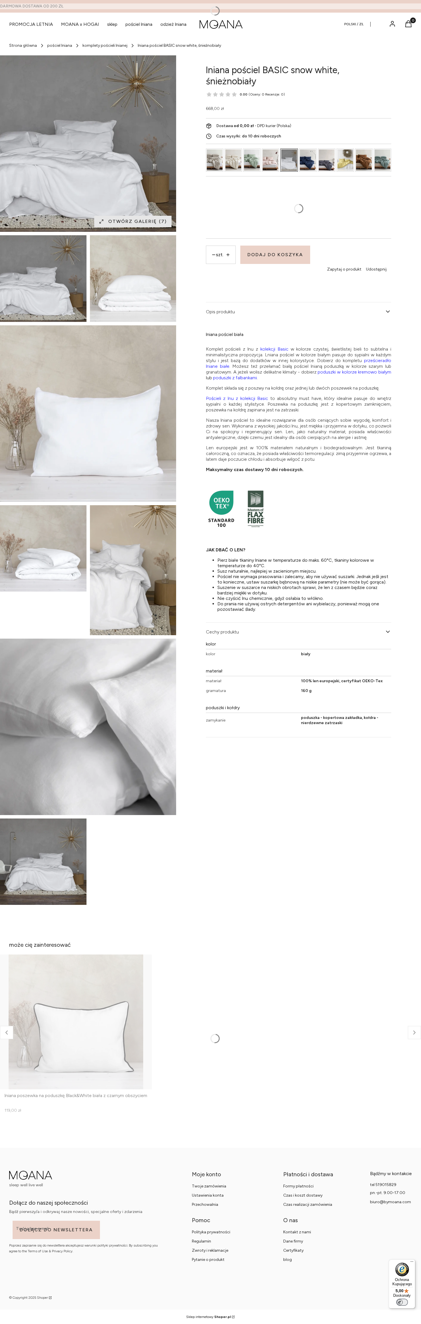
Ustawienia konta (208, 1195)
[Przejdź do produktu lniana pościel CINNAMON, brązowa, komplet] (364, 160)
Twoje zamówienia (209, 1186)
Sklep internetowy (208, 1317)
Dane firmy (293, 1241)
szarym (376, 366)
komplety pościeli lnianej (104, 45)
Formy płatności (298, 1186)
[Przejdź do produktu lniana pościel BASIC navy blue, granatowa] (307, 160)
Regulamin (201, 1241)
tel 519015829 (383, 1184)
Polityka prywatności (211, 1232)
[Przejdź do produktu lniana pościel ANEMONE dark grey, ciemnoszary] (326, 160)
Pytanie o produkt (208, 1259)
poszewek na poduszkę (355, 387)
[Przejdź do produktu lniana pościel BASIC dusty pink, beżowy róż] (270, 160)
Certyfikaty (293, 1250)
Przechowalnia (205, 1204)
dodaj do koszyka (275, 254)
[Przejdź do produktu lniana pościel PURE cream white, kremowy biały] (233, 160)
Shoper (42, 1298)
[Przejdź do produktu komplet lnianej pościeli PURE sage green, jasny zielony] (252, 160)
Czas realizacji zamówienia (307, 1204)
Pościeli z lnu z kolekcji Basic (237, 398)
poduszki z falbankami (235, 377)
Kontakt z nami (297, 1232)
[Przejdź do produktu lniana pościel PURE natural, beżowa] (214, 160)
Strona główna (23, 45)
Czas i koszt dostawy (302, 1195)
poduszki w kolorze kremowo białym (354, 371)
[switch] (402, 1302)
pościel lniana (59, 45)
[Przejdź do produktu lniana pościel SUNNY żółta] (345, 160)
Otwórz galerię (137, 221)
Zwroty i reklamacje (210, 1250)
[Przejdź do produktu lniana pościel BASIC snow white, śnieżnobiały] (289, 160)
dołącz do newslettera (56, 1229)
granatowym (218, 371)
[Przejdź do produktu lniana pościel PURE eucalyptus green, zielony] (382, 160)
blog (287, 1259)
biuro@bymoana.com (390, 1201)
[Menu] (411, 1262)
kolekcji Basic (274, 348)
